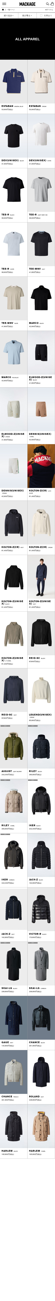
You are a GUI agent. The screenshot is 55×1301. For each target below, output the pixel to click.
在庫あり (48, 15)
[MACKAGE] (28, 4)
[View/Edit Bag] (52, 4)
